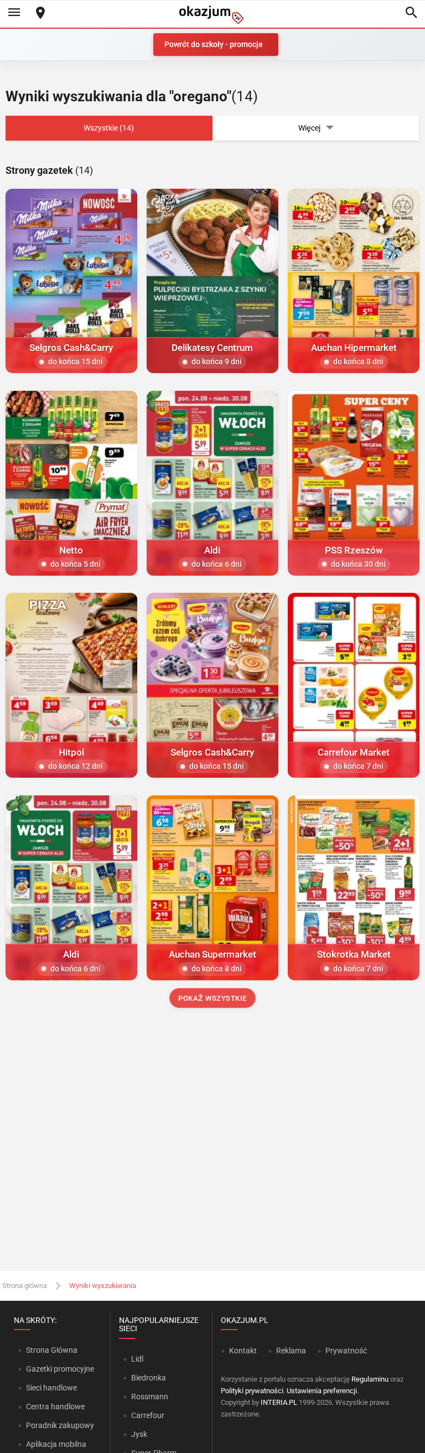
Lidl (137, 1358)
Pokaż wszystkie (212, 998)
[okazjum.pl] (212, 15)
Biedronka (148, 1377)
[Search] (411, 13)
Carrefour (147, 1415)
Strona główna (24, 1285)
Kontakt (243, 1350)
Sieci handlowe (51, 1387)
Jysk (139, 1434)
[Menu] (13, 13)
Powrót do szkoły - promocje (213, 44)
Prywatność (346, 1350)
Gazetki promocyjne (60, 1368)
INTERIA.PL (279, 1402)
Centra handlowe (55, 1406)
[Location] (40, 13)
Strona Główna (51, 1350)
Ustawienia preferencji (322, 1391)
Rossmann (149, 1396)
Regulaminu (369, 1379)
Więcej (309, 127)
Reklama (291, 1350)
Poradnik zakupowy (60, 1425)
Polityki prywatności (252, 1391)
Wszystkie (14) (109, 127)
